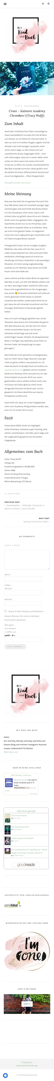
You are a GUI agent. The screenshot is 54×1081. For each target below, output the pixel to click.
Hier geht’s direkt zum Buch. (17, 182)
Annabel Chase (18, 855)
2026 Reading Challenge (21, 775)
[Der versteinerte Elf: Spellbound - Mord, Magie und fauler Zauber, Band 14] (7, 851)
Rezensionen (31, 106)
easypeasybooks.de (13, 370)
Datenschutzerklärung (27, 1065)
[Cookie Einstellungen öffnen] (5, 1077)
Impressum (27, 1062)
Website (8, 599)
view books (33, 793)
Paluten (15, 841)
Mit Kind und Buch (21, 780)
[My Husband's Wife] (7, 829)
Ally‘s (18, 106)
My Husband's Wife (20, 827)
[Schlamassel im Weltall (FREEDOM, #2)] (7, 840)
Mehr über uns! (11, 752)
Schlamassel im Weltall (22, 838)
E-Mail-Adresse (8, 587)
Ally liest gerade (26, 811)
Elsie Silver (17, 818)
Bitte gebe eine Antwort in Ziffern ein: (10, 628)
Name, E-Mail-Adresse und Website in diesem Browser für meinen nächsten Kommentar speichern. (24, 615)
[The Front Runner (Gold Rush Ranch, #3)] (7, 818)
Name (7, 574)
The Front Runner (19, 815)
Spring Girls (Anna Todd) (35, 521)
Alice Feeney (17, 829)
